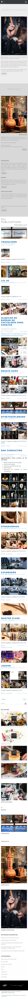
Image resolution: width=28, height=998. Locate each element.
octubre (3, 243)
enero (3, 454)
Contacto (5, 841)
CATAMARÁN (8, 572)
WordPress (11, 995)
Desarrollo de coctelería (7, 647)
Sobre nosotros (8, 930)
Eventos (3, 262)
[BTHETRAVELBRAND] (14, 408)
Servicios (23, 134)
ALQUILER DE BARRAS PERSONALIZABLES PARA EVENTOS (11, 943)
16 (1, 328)
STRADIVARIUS (10, 526)
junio (3, 372)
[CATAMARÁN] (14, 564)
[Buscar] (25, 703)
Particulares (6, 191)
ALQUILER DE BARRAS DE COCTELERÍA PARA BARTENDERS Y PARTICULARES (11, 947)
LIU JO (5, 280)
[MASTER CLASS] (14, 610)
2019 (6, 243)
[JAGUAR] (14, 657)
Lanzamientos (9, 554)
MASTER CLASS (10, 618)
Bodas (3, 177)
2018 (7, 528)
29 (1, 574)
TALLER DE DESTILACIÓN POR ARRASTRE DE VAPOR (12, 951)
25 (1, 372)
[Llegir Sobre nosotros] (14, 36)
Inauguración (4, 971)
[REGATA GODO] (14, 363)
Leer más (24, 149)
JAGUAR (6, 666)
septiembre (4, 328)
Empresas (5, 161)
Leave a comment (24, 331)
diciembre (4, 528)
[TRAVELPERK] (14, 234)
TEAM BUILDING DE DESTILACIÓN (8, 940)
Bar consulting (10, 456)
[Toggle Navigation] (25, 2)
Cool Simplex (20, 995)
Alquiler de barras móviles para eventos (10, 937)
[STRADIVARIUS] (14, 518)
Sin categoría (9, 331)
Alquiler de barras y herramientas (8, 959)
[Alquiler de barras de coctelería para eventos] (14, 310)
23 (1, 418)
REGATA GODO (9, 371)
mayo (3, 418)
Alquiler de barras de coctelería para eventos (12, 321)
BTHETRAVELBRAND (13, 417)
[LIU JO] (14, 272)
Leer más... (4, 73)
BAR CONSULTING (11, 450)
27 (1, 528)
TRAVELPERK (9, 242)
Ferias (2, 969)
